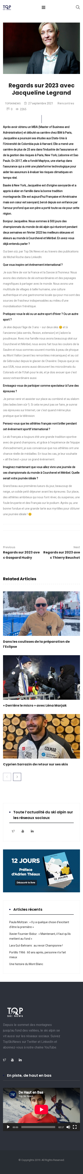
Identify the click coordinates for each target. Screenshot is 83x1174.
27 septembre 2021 (40, 103)
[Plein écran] (75, 1127)
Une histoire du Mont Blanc (26, 964)
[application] (41, 1109)
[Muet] (68, 1127)
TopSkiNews (13, 103)
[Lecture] (8, 1127)
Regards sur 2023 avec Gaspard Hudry (21, 552)
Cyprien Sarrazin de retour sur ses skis (35, 764)
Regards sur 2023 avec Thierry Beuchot (61, 552)
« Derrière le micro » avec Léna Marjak (35, 705)
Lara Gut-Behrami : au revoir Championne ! (36, 945)
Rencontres (66, 103)
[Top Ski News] (7, 8)
